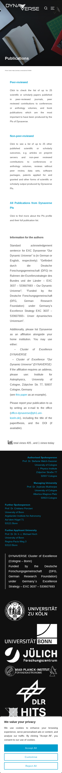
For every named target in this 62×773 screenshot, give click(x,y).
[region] (31, 744)
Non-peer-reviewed (22, 136)
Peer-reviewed (19, 82)
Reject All (31, 766)
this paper (21, 394)
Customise (31, 757)
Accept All (31, 748)
